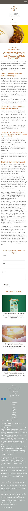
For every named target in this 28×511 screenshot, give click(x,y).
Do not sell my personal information (18, 452)
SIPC (6, 458)
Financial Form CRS (8, 420)
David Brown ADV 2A (6, 507)
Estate (14, 407)
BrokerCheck (8, 425)
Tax (14, 411)
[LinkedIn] (12, 19)
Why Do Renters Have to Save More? (14, 313)
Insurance (14, 409)
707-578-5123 (15, 22)
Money (14, 412)
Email (4, 263)
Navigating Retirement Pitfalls (14, 344)
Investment (14, 406)
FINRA (3, 458)
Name (4, 255)
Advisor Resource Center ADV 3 (8, 504)
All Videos (14, 417)
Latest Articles (14, 415)
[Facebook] (14, 19)
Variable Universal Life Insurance (14, 373)
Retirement (14, 404)
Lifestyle (14, 414)
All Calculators (14, 419)
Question (4, 272)
